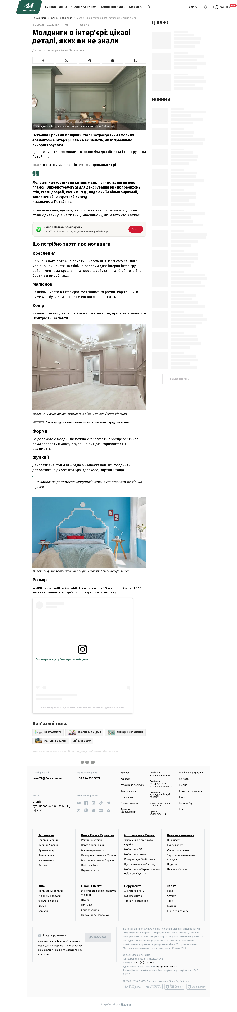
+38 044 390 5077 (88, 778)
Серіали (43, 911)
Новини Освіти (91, 886)
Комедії (42, 906)
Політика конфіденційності (160, 774)
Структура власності (190, 791)
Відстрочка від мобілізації (140, 864)
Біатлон (172, 906)
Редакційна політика (132, 785)
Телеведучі (126, 797)
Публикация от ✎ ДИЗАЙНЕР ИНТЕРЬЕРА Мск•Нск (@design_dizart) (82, 707)
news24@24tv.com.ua (47, 778)
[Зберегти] (135, 60)
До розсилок (98, 937)
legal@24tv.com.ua (166, 966)
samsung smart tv (196, 986)
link (79, 803)
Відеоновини (46, 855)
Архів (182, 797)
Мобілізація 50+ (133, 849)
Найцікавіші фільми (50, 890)
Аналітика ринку (83, 7)
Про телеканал (128, 791)
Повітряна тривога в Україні (98, 855)
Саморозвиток (90, 910)
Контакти (184, 779)
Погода (42, 865)
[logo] (29, 7)
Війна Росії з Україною (97, 835)
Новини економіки (180, 835)
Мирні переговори (92, 850)
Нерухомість (39, 18)
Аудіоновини (46, 860)
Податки (172, 864)
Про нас (124, 773)
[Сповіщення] (205, 7)
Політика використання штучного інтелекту (161, 783)
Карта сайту (185, 803)
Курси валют (175, 845)
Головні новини (48, 840)
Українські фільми (49, 895)
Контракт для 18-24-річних (140, 859)
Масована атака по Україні (97, 860)
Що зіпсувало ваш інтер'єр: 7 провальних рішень (84, 165)
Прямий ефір (46, 850)
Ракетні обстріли (91, 840)
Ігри (181, 809)
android (133, 986)
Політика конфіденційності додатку (160, 794)
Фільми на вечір (48, 900)
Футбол (171, 895)
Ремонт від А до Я (113, 7)
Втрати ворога (90, 870)
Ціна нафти (174, 840)
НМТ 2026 (87, 905)
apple (154, 986)
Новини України (48, 845)
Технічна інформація (191, 773)
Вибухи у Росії (89, 865)
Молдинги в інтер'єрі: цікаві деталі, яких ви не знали (106, 18)
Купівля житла (56, 7)
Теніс (170, 900)
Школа (85, 900)
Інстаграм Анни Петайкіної (65, 50)
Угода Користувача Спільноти (160, 804)
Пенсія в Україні (177, 869)
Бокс (170, 890)
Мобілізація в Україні (139, 835)
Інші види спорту (177, 911)
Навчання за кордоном (95, 915)
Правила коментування (158, 813)
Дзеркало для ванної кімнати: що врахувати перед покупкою (87, 422)
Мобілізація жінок (135, 854)
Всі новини (46, 835)
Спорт (171, 886)
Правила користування (128, 810)
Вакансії (183, 785)
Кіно (41, 886)
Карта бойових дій (92, 845)
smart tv (174, 986)
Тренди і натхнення (61, 18)
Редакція (125, 779)
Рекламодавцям (129, 803)
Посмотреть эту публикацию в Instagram (62, 659)
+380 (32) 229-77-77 (144, 962)
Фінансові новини (178, 850)
